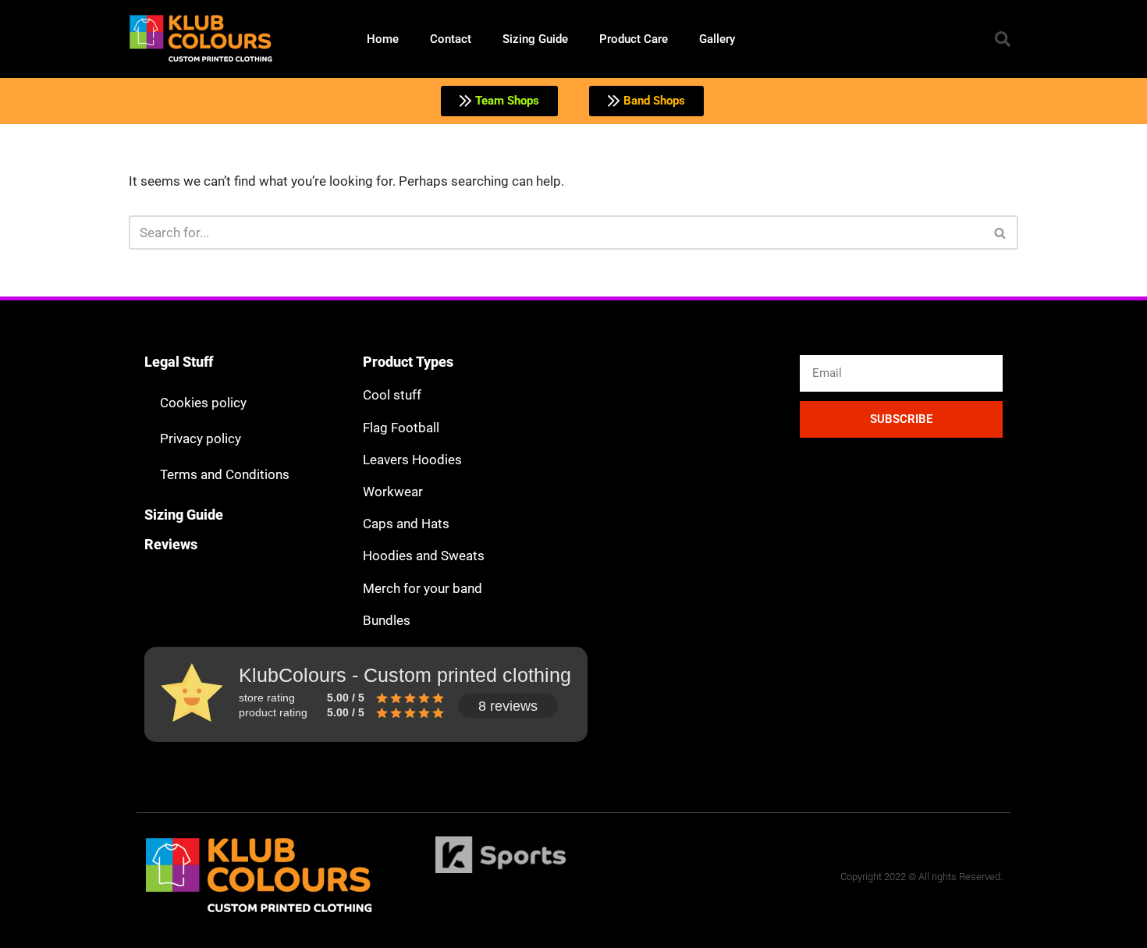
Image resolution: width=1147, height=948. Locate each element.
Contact (450, 39)
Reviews (170, 544)
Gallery (717, 39)
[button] (1002, 39)
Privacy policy (200, 438)
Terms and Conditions (224, 474)
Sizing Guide (535, 39)
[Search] (1000, 232)
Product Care (633, 39)
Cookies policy (203, 402)
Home (383, 39)
